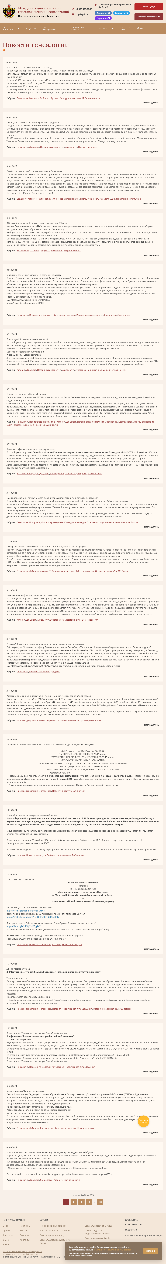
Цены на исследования (49, 29)
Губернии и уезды (85, 571)
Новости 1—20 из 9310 (83, 1195)
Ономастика (111, 421)
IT (83, 98)
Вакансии (24, 1235)
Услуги (29, 29)
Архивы (54, 98)
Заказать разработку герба (98, 1225)
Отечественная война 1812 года (111, 571)
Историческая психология (89, 315)
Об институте (8, 29)
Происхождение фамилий (42, 421)
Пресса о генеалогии (27, 790)
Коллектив (8, 1235)
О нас (5, 1225)
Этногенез (58, 198)
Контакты (25, 1239)
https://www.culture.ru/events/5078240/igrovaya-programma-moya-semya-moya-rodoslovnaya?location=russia (65, 665)
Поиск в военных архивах (53, 1225)
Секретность (52, 720)
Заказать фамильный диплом (55, 1230)
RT (7, 1158)
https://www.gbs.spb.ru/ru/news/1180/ (25, 303)
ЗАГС (84, 473)
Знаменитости (92, 98)
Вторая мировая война (63, 571)
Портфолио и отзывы (77, 29)
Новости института (62, 790)
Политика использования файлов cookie (21, 1254)
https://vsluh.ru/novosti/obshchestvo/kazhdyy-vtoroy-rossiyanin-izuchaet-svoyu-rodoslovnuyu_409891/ (61, 1174)
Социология (46, 1180)
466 (100, 1202)
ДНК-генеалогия (119, 198)
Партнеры (25, 1225)
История (34, 250)
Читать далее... (151, 102)
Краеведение (57, 473)
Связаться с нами (126, 29)
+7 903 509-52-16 (84, 9)
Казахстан (105, 198)
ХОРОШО (150, 1251)
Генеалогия (22, 98)
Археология (71, 147)
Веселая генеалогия (39, 671)
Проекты (7, 1230)
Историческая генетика (52, 147)
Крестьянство (125, 421)
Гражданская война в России (27, 424)
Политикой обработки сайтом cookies (112, 1250)
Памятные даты (73, 473)
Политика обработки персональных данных (22, 1251)
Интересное (23, 250)
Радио (6, 1244)
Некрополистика (72, 250)
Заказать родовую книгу (52, 1235)
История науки (71, 198)
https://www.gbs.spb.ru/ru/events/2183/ (30, 299)
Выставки (34, 98)
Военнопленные (68, 720)
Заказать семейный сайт (97, 1238)
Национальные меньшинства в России (106, 369)
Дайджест (45, 98)
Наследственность (87, 147)
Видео (6, 1239)
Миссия (23, 1230)
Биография (32, 473)
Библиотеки (110, 315)
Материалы (104, 29)
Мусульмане (135, 198)
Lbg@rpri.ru (82, 14)
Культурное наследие (70, 98)
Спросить (101, 13)
